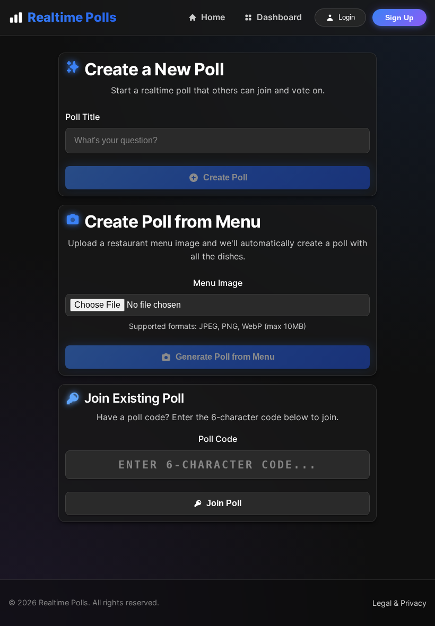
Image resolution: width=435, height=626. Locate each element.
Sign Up (399, 17)
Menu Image (217, 282)
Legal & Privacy (399, 602)
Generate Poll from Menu (225, 356)
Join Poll (223, 503)
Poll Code (217, 438)
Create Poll (225, 177)
